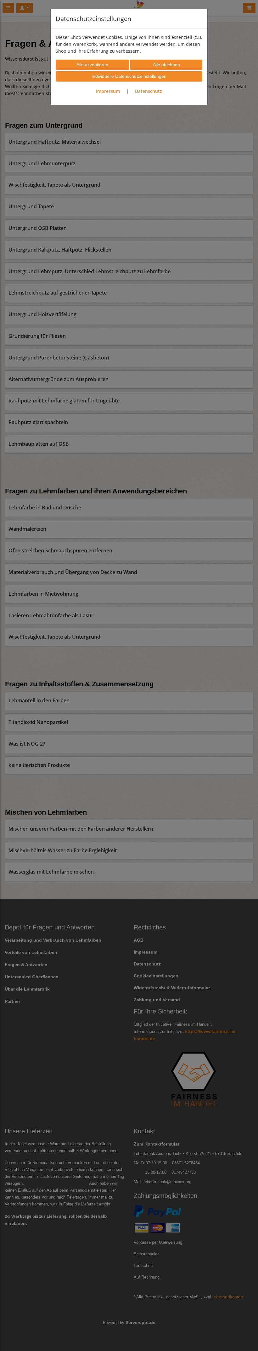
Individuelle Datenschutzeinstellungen (129, 76)
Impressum (108, 91)
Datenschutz (148, 91)
